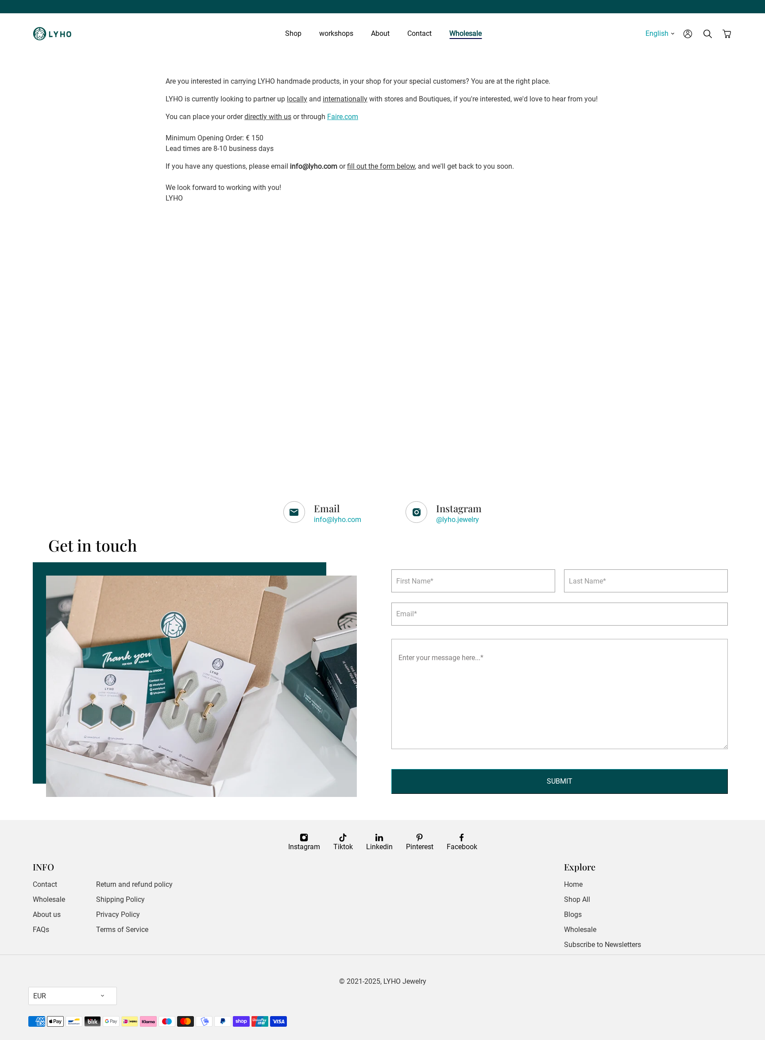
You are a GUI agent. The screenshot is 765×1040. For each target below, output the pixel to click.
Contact (419, 33)
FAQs (41, 929)
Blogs (573, 914)
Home (573, 884)
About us (47, 914)
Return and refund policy (134, 884)
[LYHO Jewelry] (55, 33)
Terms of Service (122, 929)
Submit (559, 781)
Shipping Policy (120, 899)
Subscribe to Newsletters (602, 944)
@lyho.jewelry (457, 519)
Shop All (577, 899)
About (380, 33)
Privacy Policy (118, 914)
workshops (336, 33)
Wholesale (465, 33)
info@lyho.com (337, 519)
